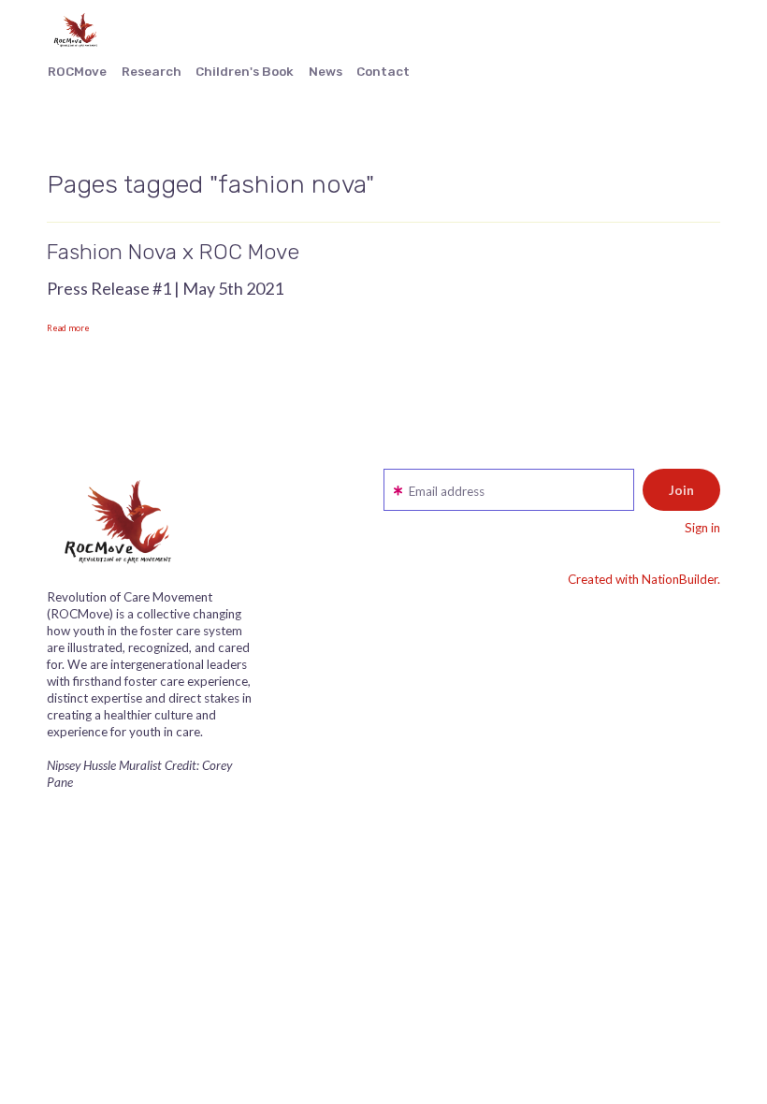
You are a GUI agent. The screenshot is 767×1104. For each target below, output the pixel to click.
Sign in (702, 527)
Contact (383, 71)
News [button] (325, 71)
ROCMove (77, 71)
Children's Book (244, 71)
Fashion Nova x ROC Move (173, 252)
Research (151, 71)
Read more (68, 328)
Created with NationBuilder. (644, 579)
